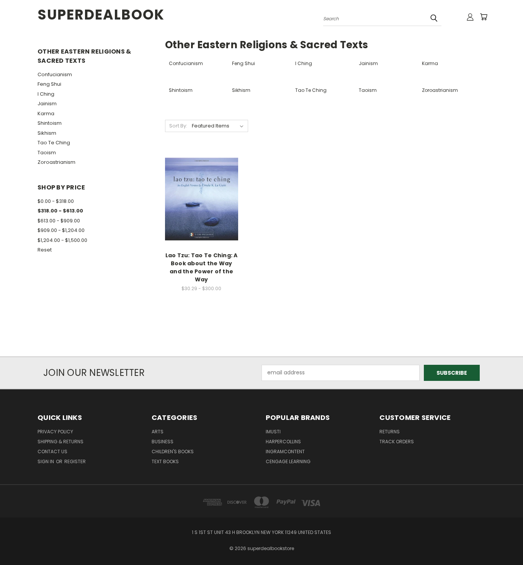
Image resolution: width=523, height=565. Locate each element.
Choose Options (201, 212)
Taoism (47, 152)
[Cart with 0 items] (483, 17)
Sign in (46, 461)
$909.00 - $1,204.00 (61, 230)
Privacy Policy (55, 431)
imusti (273, 431)
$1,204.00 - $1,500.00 (62, 240)
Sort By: (178, 125)
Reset (45, 249)
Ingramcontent (285, 451)
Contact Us (52, 451)
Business (162, 441)
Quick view (201, 183)
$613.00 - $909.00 (59, 220)
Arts (157, 431)
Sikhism (47, 133)
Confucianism (55, 74)
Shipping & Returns (60, 441)
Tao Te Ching (54, 142)
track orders (396, 441)
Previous (503, 541)
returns (389, 431)
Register (75, 461)
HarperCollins (283, 441)
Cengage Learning (288, 461)
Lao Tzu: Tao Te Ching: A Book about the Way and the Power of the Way (201, 267)
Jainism (47, 103)
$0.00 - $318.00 (56, 201)
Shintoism (50, 123)
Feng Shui (49, 84)
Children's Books (173, 451)
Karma (46, 113)
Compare (199, 198)
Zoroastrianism (56, 162)
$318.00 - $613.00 (60, 210)
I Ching (46, 94)
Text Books (165, 461)
